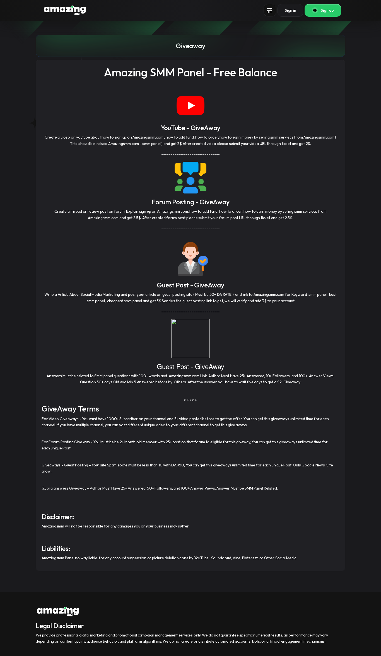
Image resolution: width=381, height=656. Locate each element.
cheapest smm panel (124, 300)
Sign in (290, 10)
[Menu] (270, 10)
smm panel (151, 143)
